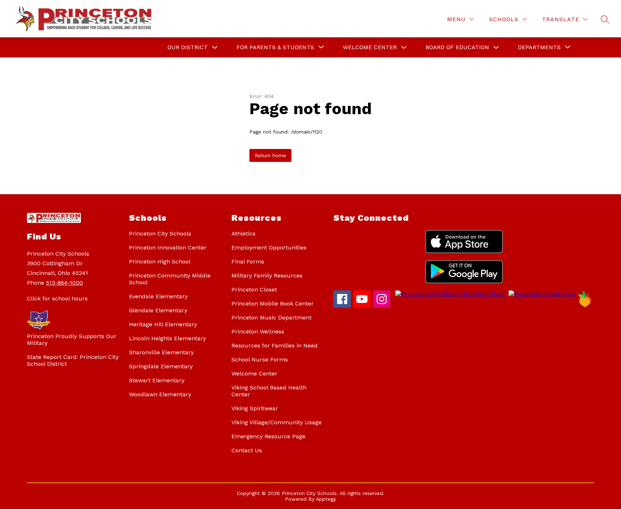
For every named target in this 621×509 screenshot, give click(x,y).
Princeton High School (159, 261)
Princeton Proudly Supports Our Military (71, 339)
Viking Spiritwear (254, 408)
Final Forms (247, 261)
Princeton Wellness (257, 331)
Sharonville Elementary (161, 352)
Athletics (243, 233)
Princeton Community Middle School (170, 279)
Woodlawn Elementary (160, 394)
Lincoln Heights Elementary (167, 338)
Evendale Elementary (158, 296)
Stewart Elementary (156, 380)
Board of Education (457, 47)
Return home (270, 155)
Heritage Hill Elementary (163, 324)
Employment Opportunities (269, 247)
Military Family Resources (267, 275)
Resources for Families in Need (274, 345)
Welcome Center (370, 47)
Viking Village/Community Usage (276, 422)
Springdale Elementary (161, 366)
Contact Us (246, 450)
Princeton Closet (254, 289)
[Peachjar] (584, 305)
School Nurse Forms (259, 359)
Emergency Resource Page (268, 436)
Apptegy (326, 499)
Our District (187, 47)
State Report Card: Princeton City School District (73, 360)
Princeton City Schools (160, 233)
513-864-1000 (64, 282)
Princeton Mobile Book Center (272, 303)
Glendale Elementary (158, 310)
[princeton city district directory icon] (449, 293)
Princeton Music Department (271, 317)
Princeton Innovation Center (168, 247)
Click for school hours (57, 298)
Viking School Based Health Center (269, 391)
